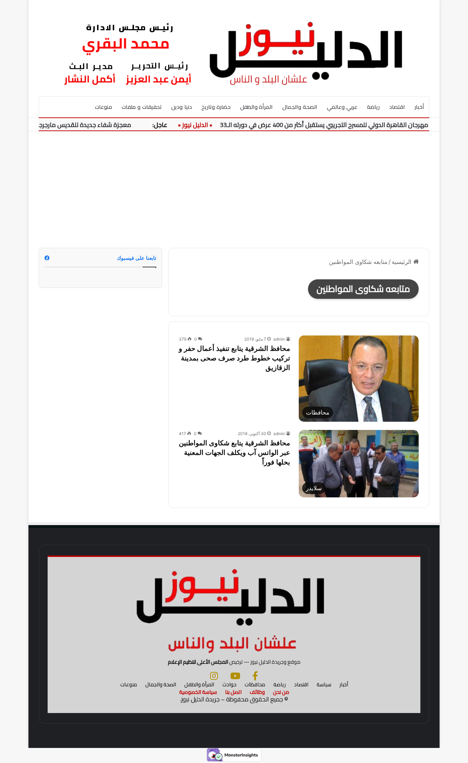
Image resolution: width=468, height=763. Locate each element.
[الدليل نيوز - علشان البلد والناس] (234, 48)
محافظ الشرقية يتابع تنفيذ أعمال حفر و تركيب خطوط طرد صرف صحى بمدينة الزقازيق (234, 358)
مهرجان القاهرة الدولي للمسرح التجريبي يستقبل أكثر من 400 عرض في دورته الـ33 (333, 124)
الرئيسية (402, 261)
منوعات (103, 107)
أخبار (419, 107)
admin (279, 339)
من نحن (281, 692)
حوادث (229, 684)
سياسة (324, 684)
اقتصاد (397, 107)
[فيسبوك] (255, 675)
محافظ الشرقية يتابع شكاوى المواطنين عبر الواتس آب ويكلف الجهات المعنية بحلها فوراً (234, 452)
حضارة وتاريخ (216, 107)
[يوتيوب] (235, 675)
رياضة (373, 107)
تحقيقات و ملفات (142, 107)
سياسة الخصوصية (198, 692)
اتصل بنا (233, 692)
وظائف (257, 692)
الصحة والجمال (299, 107)
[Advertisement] (234, 190)
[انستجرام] (214, 675)
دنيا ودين (181, 107)
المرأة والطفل (256, 107)
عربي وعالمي (342, 107)
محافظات (255, 684)
